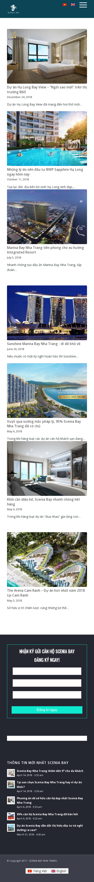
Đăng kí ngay (47, 710)
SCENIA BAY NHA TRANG (43, 860)
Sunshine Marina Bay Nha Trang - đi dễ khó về (43, 344)
